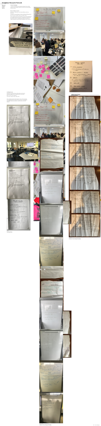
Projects (3, 6)
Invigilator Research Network (12, 3)
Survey (3, 8)
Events (3, 7)
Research (3, 5)
